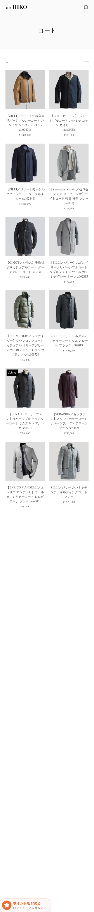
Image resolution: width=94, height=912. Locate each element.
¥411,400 (25, 506)
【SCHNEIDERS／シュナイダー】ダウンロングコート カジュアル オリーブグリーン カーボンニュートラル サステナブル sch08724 (25, 345)
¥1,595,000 (69, 350)
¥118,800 (69, 208)
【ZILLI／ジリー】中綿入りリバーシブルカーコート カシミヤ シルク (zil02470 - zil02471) (25, 123)
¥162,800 (25, 360)
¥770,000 (69, 281)
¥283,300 (69, 135)
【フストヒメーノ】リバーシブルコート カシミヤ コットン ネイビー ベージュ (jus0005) (69, 123)
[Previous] (9, 89)
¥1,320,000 (25, 135)
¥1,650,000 (25, 203)
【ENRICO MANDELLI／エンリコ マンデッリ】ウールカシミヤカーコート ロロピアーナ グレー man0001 (25, 494)
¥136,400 (25, 277)
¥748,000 (25, 433)
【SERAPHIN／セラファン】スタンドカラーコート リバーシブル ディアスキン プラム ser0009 (69, 421)
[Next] (40, 89)
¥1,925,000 (69, 502)
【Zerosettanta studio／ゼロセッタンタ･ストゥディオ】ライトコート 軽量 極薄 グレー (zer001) (69, 196)
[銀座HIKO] (16, 7)
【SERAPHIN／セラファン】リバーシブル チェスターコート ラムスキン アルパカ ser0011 (25, 421)
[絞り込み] (87, 62)
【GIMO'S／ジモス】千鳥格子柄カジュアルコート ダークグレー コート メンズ (25, 267)
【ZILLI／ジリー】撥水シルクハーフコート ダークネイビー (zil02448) (25, 194)
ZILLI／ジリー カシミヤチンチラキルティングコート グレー (68, 492)
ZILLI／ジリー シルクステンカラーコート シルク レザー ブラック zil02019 (69, 340)
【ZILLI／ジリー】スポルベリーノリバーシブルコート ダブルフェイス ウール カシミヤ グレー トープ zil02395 (69, 269)
